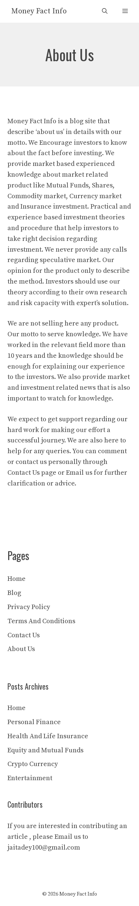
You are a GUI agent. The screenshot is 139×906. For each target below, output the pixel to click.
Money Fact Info (39, 11)
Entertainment (29, 778)
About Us (21, 649)
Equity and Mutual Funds (45, 750)
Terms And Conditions (41, 621)
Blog (14, 593)
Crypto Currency (32, 764)
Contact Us (23, 635)
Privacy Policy (28, 607)
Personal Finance (34, 722)
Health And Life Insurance (47, 736)
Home (16, 579)
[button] (105, 11)
